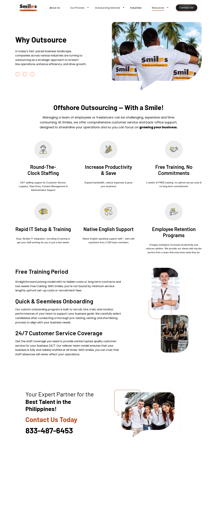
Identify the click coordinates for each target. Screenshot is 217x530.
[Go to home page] (28, 8)
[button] (77, 7)
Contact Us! (187, 7)
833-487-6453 (49, 430)
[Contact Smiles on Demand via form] (153, 412)
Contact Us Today (51, 419)
